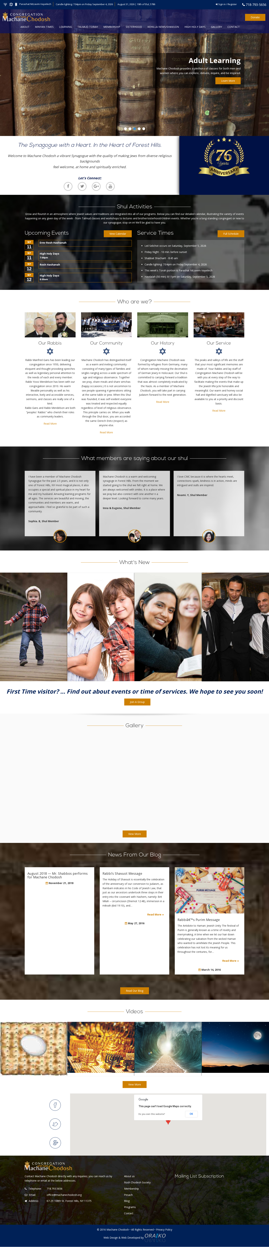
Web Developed (130, 1237)
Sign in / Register (227, 4)
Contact (233, 27)
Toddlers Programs (33, 628)
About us (129, 1176)
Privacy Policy (164, 1229)
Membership (111, 27)
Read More (50, 423)
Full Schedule (231, 233)
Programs (130, 1207)
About (24, 27)
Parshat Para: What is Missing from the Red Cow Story (101, 1060)
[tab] (55, 1105)
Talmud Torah (87, 27)
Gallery (216, 27)
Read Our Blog (134, 990)
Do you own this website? (152, 1114)
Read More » (155, 914)
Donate (255, 17)
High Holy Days (195, 27)
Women (168, 628)
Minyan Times (44, 27)
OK (191, 1113)
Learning (65, 27)
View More (134, 834)
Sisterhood (134, 27)
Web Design (111, 1237)
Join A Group (137, 702)
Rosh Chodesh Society (137, 1182)
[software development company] (155, 1237)
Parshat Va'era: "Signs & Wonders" (168, 1060)
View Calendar (117, 233)
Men (235, 628)
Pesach (128, 1195)
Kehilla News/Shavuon (163, 27)
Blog (127, 1201)
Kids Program (100, 628)
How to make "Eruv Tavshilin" (33, 1060)
